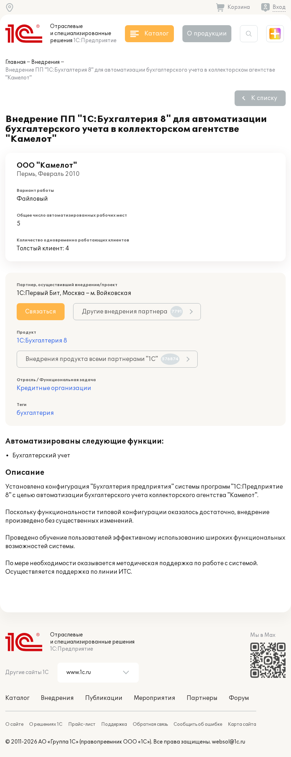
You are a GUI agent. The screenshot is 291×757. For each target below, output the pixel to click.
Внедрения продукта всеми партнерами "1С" (102, 359)
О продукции (207, 33)
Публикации (103, 698)
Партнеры (202, 698)
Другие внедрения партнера (132, 311)
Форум (239, 698)
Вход (279, 7)
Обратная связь (150, 724)
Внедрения (45, 62)
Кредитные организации (54, 388)
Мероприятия (154, 698)
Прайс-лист (81, 724)
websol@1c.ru (228, 742)
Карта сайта (242, 724)
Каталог (17, 698)
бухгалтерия (35, 413)
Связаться (40, 311)
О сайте (14, 724)
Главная (15, 62)
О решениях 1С (45, 724)
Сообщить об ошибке (198, 724)
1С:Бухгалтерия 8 (42, 340)
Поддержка (114, 724)
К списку (264, 98)
